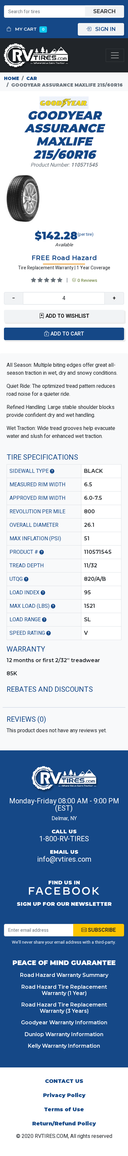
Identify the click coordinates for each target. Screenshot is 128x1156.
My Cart (29, 29)
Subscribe (101, 930)
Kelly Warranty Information (64, 1046)
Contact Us (64, 1081)
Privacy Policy (64, 1095)
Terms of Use (64, 1109)
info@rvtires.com (64, 859)
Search (104, 11)
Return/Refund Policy (64, 1123)
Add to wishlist (66, 316)
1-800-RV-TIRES (64, 839)
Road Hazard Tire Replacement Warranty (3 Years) (64, 1008)
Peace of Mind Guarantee (64, 963)
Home (11, 78)
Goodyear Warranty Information (64, 1022)
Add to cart (66, 334)
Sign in (105, 29)
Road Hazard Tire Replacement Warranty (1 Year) (64, 990)
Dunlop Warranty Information (64, 1034)
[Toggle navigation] (115, 55)
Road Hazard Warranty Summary (64, 975)
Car (31, 78)
